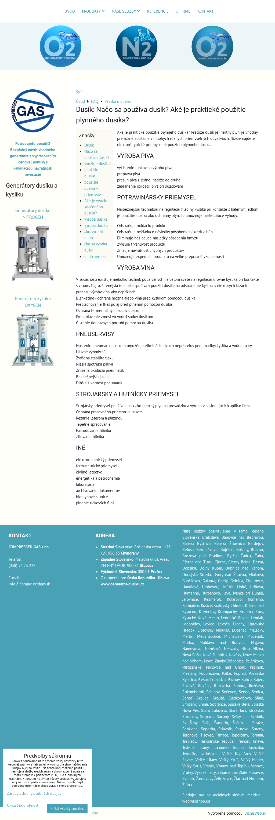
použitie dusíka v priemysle (92, 188)
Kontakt (205, 11)
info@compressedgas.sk (29, 583)
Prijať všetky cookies (67, 808)
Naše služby (124, 11)
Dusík (89, 145)
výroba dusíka (95, 219)
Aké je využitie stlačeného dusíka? (97, 207)
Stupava (207, 716)
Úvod (69, 11)
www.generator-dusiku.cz (122, 583)
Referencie (158, 11)
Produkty (91, 11)
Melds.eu (255, 794)
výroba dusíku (96, 225)
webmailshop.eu (196, 801)
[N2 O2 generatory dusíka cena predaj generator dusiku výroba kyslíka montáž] (137, 68)
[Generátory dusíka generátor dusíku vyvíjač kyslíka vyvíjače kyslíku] (33, 133)
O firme (183, 11)
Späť (79, 91)
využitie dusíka (97, 163)
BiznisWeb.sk (255, 813)
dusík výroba (95, 256)
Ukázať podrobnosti (23, 805)
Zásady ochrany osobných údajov (34, 793)
